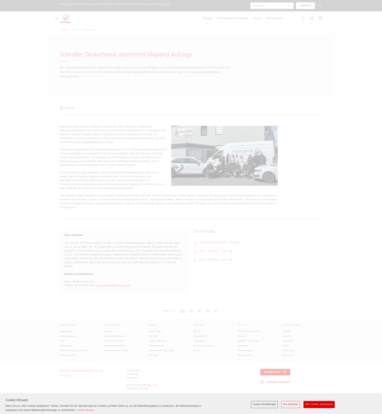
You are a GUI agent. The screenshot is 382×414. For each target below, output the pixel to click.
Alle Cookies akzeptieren (319, 404)
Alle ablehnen (290, 404)
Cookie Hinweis (85, 410)
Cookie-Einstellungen (264, 404)
